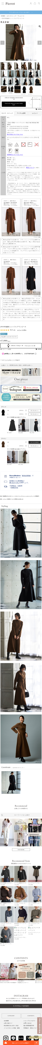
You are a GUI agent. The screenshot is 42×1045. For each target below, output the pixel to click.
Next (40, 43)
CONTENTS (30, 1016)
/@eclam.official (31, 1000)
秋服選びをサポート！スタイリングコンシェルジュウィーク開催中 (21, 496)
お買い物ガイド (8, 1023)
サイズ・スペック (7, 113)
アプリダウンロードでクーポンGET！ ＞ (21, 12)
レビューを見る (21, 330)
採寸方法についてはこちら (15, 134)
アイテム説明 (21, 113)
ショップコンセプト (29, 1020)
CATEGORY (11, 1016)
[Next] (40, 971)
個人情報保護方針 (29, 1025)
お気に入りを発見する (21, 808)
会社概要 (6, 1020)
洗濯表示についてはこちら (15, 154)
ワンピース (21, 16)
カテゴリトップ (11, 16)
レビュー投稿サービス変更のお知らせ (13, 499)
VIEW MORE (21, 849)
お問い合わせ (28, 1023)
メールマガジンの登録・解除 (12, 1028)
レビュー (35, 113)
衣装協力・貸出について (31, 1028)
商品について (30, 167)
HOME (3, 16)
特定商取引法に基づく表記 (11, 1025)
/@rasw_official (21, 1000)
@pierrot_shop (11, 1000)
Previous (2, 43)
